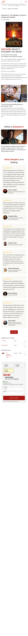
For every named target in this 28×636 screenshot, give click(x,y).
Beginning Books (13, 8)
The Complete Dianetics (9, 355)
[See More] (24, 354)
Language (5, 387)
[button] (14, 34)
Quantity (5, 391)
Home (4, 8)
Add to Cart (14, 398)
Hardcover (4, 341)
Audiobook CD (5, 345)
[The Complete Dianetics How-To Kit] (3, 353)
